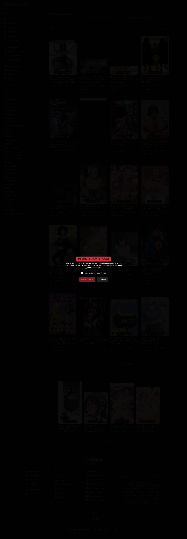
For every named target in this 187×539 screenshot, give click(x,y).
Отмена (102, 279)
